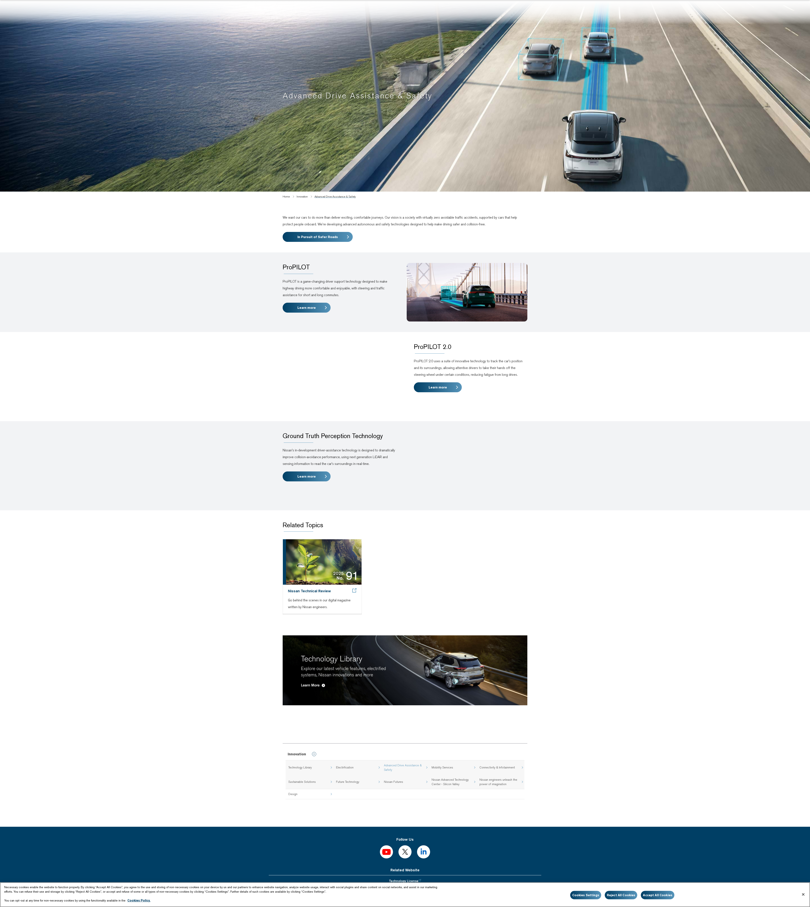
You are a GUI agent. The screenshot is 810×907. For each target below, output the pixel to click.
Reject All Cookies (621, 895)
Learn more (306, 308)
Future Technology (347, 782)
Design (292, 794)
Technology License (403, 881)
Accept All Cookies (657, 895)
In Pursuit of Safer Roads (317, 237)
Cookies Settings (585, 895)
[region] (405, 894)
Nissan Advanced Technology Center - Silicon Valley (450, 782)
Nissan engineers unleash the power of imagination (498, 782)
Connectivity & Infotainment (497, 767)
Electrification (345, 767)
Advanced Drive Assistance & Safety (403, 767)
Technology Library (300, 767)
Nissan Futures (393, 782)
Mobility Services (442, 767)
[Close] (803, 894)
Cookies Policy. (138, 900)
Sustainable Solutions (302, 782)
